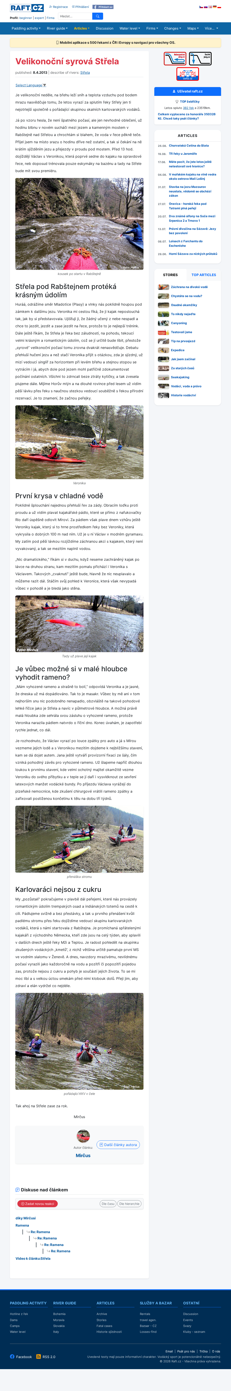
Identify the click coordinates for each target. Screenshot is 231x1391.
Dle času (108, 1204)
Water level (128, 28)
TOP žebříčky (189, 101)
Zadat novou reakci (39, 1204)
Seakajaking (180, 377)
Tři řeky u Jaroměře (183, 153)
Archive (102, 1314)
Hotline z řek (19, 1314)
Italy (56, 1331)
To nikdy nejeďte (183, 314)
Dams (14, 1320)
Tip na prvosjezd (183, 341)
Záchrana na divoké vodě (189, 287)
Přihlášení (81, 7)
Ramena (22, 1225)
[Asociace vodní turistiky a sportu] (188, 69)
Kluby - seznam (194, 1331)
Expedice (178, 350)
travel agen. (148, 1320)
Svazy (187, 1326)
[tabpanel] (187, 342)
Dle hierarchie (129, 1204)
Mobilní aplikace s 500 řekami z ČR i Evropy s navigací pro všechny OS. (117, 42)
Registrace (60, 7)
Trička (203, 1351)
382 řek (188, 108)
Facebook (24, 1357)
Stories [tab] (170, 275)
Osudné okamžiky (184, 305)
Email (169, 1351)
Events (188, 1320)
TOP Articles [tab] (204, 275)
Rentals (145, 1314)
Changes (171, 28)
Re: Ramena (40, 1232)
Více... (210, 28)
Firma (50, 18)
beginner (25, 18)
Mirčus (83, 1155)
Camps (15, 1326)
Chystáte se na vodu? (186, 296)
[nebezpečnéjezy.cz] (175, 53)
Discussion (104, 28)
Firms (150, 28)
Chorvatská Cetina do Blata (189, 145)
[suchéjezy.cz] (200, 53)
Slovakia (59, 1326)
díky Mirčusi (26, 1218)
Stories (101, 1320)
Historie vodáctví (183, 395)
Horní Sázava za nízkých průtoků (193, 254)
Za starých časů (182, 368)
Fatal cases (104, 1326)
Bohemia (59, 1314)
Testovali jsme (181, 332)
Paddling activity (25, 28)
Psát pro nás (186, 1351)
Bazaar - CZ (148, 1326)
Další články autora (120, 1144)
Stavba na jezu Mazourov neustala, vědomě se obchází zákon (190, 191)
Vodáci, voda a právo (186, 386)
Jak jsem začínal (183, 359)
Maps (191, 28)
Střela (85, 72)
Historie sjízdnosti (109, 1331)
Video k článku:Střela (33, 1258)
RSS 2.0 (48, 1357)
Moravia (58, 1320)
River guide (56, 28)
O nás (216, 1351)
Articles (80, 28)
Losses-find (148, 1331)
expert (39, 18)
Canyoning (179, 323)
